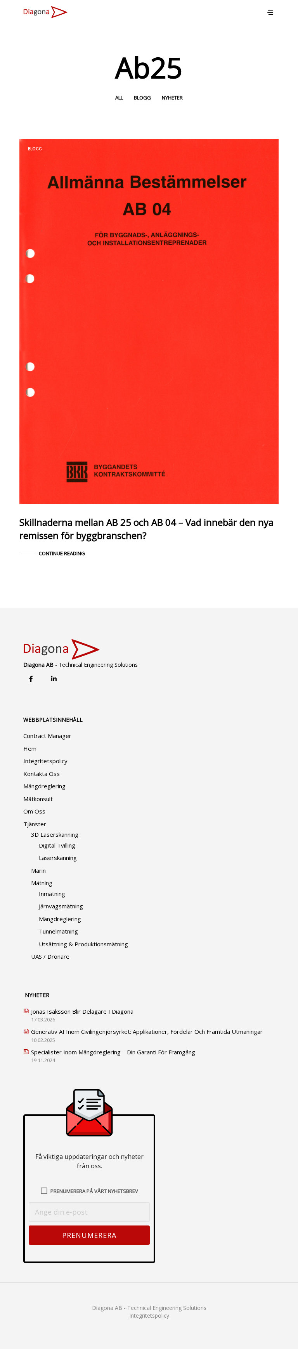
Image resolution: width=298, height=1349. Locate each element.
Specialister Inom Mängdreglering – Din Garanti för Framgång (113, 1052)
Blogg (142, 97)
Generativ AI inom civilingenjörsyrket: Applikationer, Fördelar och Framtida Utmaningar (147, 1031)
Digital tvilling (57, 845)
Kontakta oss (41, 773)
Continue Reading (62, 553)
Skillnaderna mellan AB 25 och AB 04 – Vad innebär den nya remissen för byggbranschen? (146, 529)
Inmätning (52, 894)
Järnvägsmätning (61, 906)
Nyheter (172, 97)
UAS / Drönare (50, 956)
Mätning (41, 883)
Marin (38, 870)
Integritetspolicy (45, 761)
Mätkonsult (38, 799)
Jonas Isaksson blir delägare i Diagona (82, 1011)
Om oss (34, 811)
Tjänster (34, 824)
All (119, 97)
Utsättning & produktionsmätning (83, 944)
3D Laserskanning (54, 834)
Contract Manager (47, 736)
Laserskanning (58, 858)
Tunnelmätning (58, 931)
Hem (29, 748)
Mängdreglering (44, 786)
